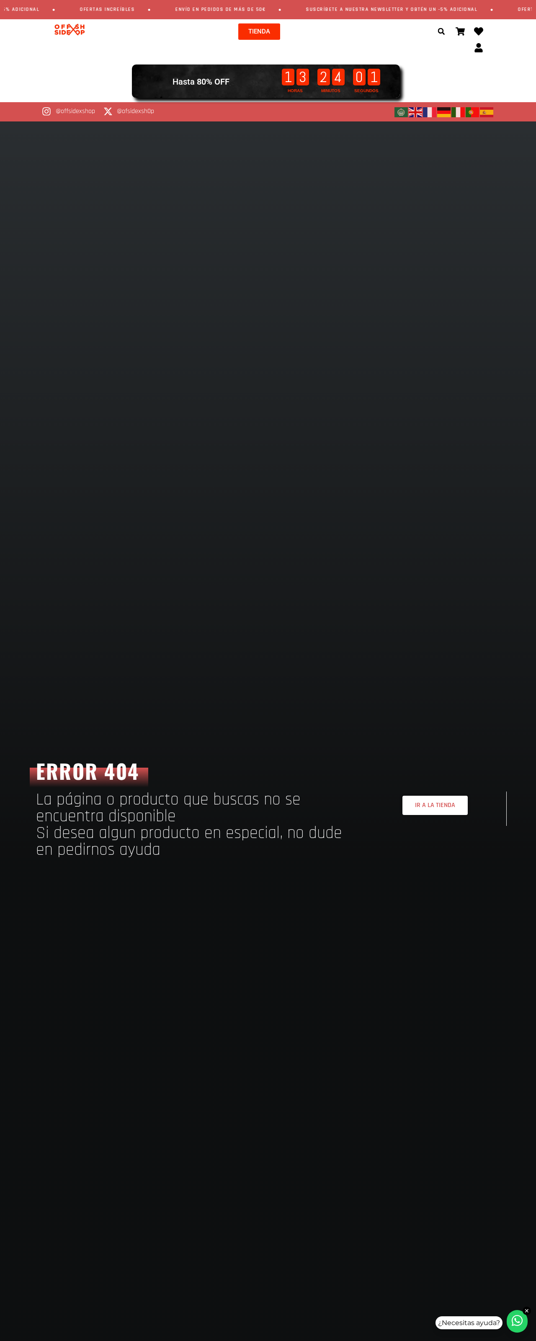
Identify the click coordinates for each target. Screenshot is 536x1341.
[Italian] (458, 111)
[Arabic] (401, 111)
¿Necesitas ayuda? (469, 1323)
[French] (430, 111)
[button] (441, 31)
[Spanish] (487, 111)
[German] (444, 111)
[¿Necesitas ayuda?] (517, 1321)
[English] (416, 111)
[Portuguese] (473, 111)
